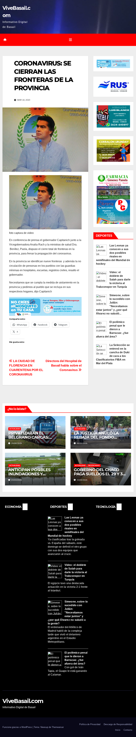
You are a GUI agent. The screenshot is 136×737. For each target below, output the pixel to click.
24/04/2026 (16, 480)
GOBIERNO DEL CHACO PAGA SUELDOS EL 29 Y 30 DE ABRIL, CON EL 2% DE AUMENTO (99, 476)
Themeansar (58, 727)
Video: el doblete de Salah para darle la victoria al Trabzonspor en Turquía (113, 279)
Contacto (128, 730)
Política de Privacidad (89, 724)
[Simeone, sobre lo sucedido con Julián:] (101, 299)
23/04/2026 (82, 480)
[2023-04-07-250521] (45, 306)
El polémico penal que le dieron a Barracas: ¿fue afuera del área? (112, 329)
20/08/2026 (16, 443)
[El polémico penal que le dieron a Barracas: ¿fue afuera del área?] (101, 326)
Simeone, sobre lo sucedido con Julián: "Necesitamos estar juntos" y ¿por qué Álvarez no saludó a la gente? (68, 612)
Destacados (94, 465)
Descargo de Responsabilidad (118, 724)
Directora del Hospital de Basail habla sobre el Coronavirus (63, 365)
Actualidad (14, 429)
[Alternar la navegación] (70, 40)
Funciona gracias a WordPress (17, 727)
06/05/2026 (82, 443)
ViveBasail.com (22, 701)
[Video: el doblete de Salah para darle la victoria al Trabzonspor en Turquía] (101, 276)
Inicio (117, 730)
